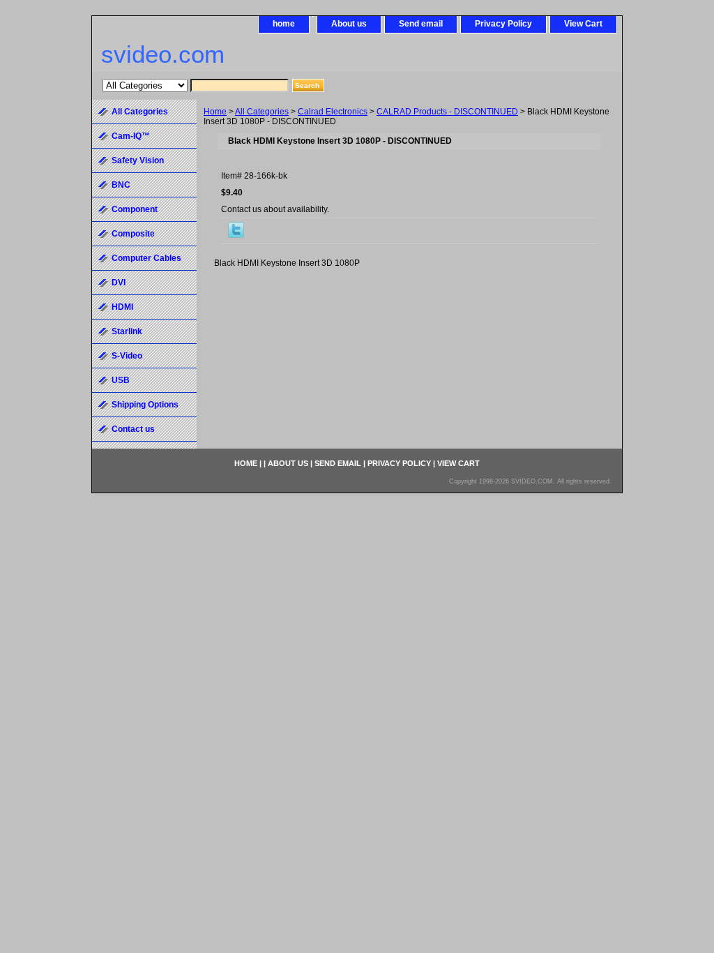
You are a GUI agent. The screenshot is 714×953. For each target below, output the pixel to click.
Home (215, 112)
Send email (421, 24)
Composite (133, 234)
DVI (119, 282)
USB (121, 380)
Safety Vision (138, 160)
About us (349, 24)
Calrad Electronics (332, 112)
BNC (121, 185)
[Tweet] (236, 235)
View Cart (583, 24)
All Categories (262, 112)
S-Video (127, 356)
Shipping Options (145, 405)
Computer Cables (146, 258)
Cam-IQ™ (131, 136)
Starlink (127, 331)
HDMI (122, 307)
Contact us (133, 429)
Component (135, 209)
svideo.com (163, 54)
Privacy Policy (503, 24)
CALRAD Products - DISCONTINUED (447, 112)
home (284, 24)
